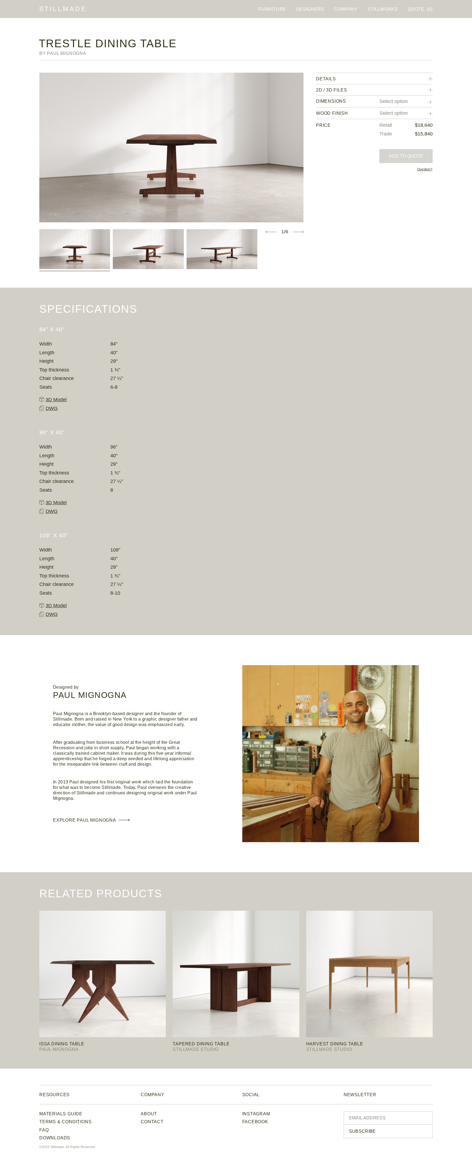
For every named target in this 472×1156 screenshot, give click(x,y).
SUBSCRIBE (362, 1131)
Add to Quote (406, 156)
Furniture (272, 9)
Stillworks (383, 9)
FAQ (44, 1130)
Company (346, 9)
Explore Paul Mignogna (84, 820)
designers (310, 9)
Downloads (54, 1138)
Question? (424, 169)
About (149, 1113)
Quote (420, 9)
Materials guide (60, 1113)
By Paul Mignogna (62, 53)
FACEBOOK (255, 1121)
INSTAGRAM (256, 1113)
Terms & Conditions (65, 1121)
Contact (152, 1121)
